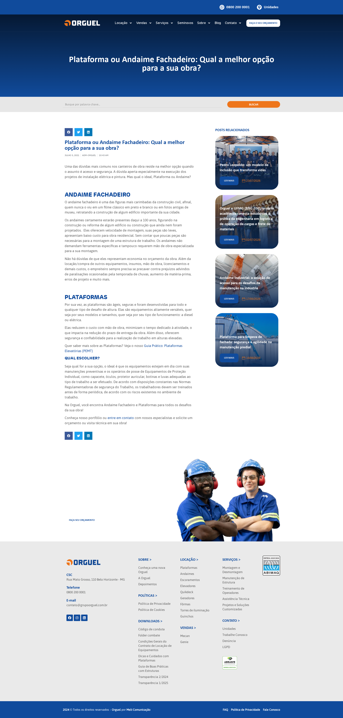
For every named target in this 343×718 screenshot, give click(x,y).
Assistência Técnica (235, 599)
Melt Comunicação (138, 709)
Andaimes (187, 574)
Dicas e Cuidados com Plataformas (153, 658)
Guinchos (186, 616)
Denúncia (229, 641)
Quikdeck (186, 592)
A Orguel (144, 578)
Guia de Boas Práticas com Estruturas (153, 669)
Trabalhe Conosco (234, 635)
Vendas (141, 23)
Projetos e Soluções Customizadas (235, 607)
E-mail (71, 600)
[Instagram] (77, 618)
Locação (121, 23)
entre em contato (121, 418)
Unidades (229, 629)
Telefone (73, 588)
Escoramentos (190, 580)
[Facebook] (69, 618)
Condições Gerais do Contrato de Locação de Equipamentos (155, 646)
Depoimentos (147, 584)
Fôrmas (185, 604)
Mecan (185, 636)
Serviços (162, 23)
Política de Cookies (151, 610)
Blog (218, 23)
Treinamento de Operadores (233, 591)
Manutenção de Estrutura (233, 580)
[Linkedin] (84, 618)
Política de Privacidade (154, 603)
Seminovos (185, 23)
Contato (231, 23)
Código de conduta (151, 629)
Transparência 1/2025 (153, 683)
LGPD (226, 647)
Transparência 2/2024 (153, 677)
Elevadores (187, 586)
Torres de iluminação (194, 610)
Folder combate (149, 635)
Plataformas (188, 567)
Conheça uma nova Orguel (151, 570)
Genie (184, 642)
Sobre (201, 23)
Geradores (187, 598)
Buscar (253, 104)
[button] (69, 132)
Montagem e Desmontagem (232, 570)
